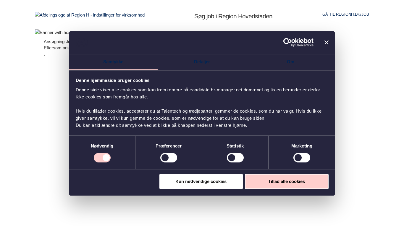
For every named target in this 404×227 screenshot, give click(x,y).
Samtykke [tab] (113, 61)
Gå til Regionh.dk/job (345, 14)
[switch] (168, 158)
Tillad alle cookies (286, 181)
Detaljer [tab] (202, 61)
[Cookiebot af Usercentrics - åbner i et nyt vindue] (287, 42)
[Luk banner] (326, 42)
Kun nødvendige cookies (201, 181)
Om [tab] (290, 61)
